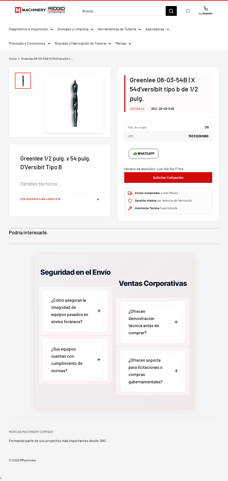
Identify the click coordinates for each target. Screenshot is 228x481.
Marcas (121, 43)
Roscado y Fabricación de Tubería (80, 43)
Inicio (13, 58)
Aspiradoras (154, 29)
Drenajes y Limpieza (72, 29)
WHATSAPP (146, 153)
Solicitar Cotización (168, 177)
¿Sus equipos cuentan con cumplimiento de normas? (66, 359)
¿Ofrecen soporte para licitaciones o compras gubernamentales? (145, 370)
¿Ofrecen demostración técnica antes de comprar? (143, 322)
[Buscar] (171, 11)
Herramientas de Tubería (117, 29)
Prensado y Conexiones (27, 43)
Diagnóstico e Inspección (28, 29)
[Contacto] (188, 11)
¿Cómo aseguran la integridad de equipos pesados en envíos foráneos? (69, 310)
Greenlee (137, 109)
